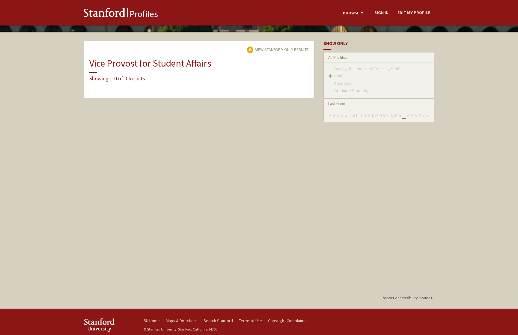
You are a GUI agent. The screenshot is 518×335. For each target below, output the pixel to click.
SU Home (152, 320)
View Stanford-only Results (281, 49)
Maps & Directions (182, 320)
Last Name (337, 103)
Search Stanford (218, 320)
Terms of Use (250, 320)
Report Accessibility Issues (406, 298)
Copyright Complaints (287, 320)
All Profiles (337, 57)
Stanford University (109, 325)
